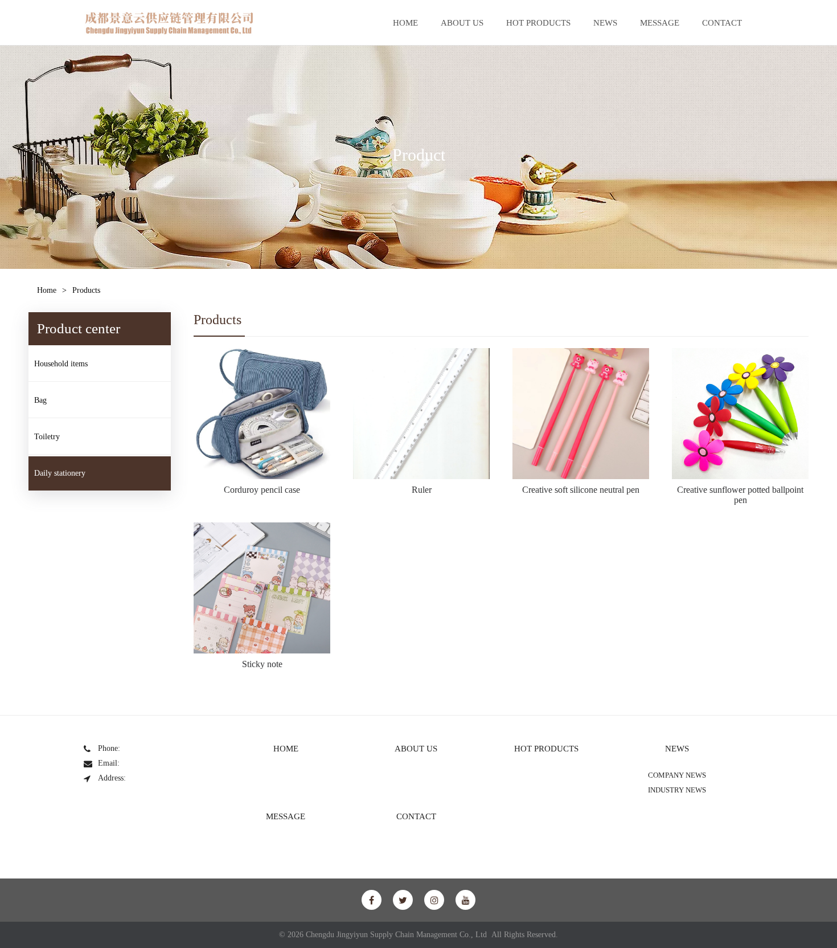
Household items (61, 363)
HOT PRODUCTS (538, 22)
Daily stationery (59, 473)
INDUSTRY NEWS (677, 790)
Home (46, 290)
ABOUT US (462, 22)
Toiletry (47, 436)
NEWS (605, 22)
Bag (40, 400)
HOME (405, 22)
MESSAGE (659, 22)
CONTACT (722, 22)
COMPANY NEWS (677, 775)
